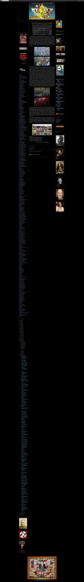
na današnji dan (21, 242)
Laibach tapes (21, 221)
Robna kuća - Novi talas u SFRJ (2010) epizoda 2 (24, 390)
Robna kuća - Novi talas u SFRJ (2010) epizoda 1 (24, 434)
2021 (21, 325)
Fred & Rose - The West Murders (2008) (24, 460)
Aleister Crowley (21, 90)
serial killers (21, 288)
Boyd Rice (20, 107)
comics (20, 114)
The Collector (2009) (24, 478)
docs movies (21, 147)
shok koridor (21, 293)
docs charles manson (22, 127)
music (20, 237)
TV (19, 307)
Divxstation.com (58, 120)
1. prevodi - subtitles (22, 76)
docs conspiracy (21, 128)
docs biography (21, 126)
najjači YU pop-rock (22, 247)
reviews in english (22, 279)
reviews (20, 278)
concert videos (21, 115)
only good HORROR (22, 259)
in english (20, 190)
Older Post (52, 149)
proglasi (20, 268)
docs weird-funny (21, 165)
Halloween (58, 105)
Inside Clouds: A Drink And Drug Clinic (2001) (24, 447)
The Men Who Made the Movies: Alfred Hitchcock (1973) (24, 364)
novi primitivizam (21, 255)
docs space (21, 161)
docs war (20, 164)
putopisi (20, 272)
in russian (20, 192)
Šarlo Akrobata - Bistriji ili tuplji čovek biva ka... (24, 408)
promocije (20, 269)
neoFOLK (20, 249)
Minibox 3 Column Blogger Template (38, 580)
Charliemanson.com (59, 119)
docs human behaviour (22, 139)
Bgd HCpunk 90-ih (22, 102)
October (22, 344)
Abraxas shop (21, 88)
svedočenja (21, 299)
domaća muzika (21, 166)
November (22, 343)
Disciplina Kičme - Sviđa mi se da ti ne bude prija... (24, 399)
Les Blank (20, 227)
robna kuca (21, 280)
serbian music (21, 286)
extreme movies (21, 173)
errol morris (21, 171)
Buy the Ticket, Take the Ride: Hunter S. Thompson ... (24, 357)
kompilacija (21, 209)
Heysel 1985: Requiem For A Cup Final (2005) (24, 497)
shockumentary (21, 292)
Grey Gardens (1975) (24, 499)
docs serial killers (21, 159)
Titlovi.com (57, 122)
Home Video (21, 185)
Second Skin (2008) (24, 439)
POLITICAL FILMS (60, 97)
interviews (20, 198)
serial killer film (21, 287)
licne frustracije (21, 228)
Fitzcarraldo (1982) (24, 458)
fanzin (20, 177)
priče (20, 267)
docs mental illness (22, 146)
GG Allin (20, 180)
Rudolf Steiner (21, 282)
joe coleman (21, 202)
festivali (20, 178)
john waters (21, 204)
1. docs (20, 75)
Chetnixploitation (60, 90)
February (22, 355)
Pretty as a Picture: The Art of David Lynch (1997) (24, 412)
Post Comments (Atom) (37, 151)
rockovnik (20, 281)
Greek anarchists (21, 183)
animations (21, 94)
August (22, 347)
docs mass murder (22, 145)
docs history (21, 138)
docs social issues (22, 160)
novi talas (20, 256)
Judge (20, 205)
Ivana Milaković (59, 93)
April (22, 352)
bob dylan (20, 103)
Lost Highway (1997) (24, 414)
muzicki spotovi (21, 240)
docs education (21, 134)
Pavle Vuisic (21, 261)
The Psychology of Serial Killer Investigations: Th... (24, 393)
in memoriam (21, 191)
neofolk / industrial (22, 250)
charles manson (21, 112)
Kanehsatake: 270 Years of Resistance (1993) (24, 502)
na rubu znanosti (21, 243)
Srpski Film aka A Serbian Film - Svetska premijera (24, 489)
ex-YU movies (21, 172)
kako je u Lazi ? (58, 131)
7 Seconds (20, 84)
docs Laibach (21, 142)
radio (20, 275)
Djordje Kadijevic (21, 122)
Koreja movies (21, 211)
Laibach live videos (22, 216)
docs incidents (21, 141)
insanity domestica (22, 196)
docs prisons (21, 152)
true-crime (20, 304)
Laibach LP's (21, 217)
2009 (21, 513)
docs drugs (21, 133)
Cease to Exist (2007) (24, 362)
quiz (19, 273)
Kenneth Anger (21, 208)
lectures (20, 224)
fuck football (21, 179)
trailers (20, 301)
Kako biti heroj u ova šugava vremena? (60, 108)
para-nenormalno (22, 260)
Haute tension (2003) (24, 463)
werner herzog (21, 310)
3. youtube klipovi (22, 81)
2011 (21, 339)
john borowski (21, 203)
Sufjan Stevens (21, 298)
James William (44, 580)
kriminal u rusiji (21, 212)
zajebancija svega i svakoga (23, 312)
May (22, 351)
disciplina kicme (21, 120)
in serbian (20, 193)
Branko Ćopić (21, 108)
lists (19, 229)
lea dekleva (21, 223)
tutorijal (20, 306)
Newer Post (31, 149)
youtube (20, 311)
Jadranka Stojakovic (22, 199)
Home (42, 149)
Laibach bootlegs (21, 215)
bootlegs (20, 106)
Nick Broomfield (21, 253)
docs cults (20, 132)
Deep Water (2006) (24, 404)
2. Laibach (20, 80)
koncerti (20, 210)
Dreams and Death (59, 88)
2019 (21, 328)
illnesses (20, 189)
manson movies (21, 230)
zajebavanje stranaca (22, 314)
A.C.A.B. (20, 87)
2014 (21, 335)
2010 (21, 340)
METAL (20, 231)
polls (20, 266)
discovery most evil (22, 121)
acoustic (20, 89)
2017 (21, 331)
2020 (21, 327)
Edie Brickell (21, 170)
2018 (21, 329)
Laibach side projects (22, 218)
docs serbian (21, 158)
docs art (20, 125)
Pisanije (58, 87)
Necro (20, 248)
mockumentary (21, 234)
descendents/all (21, 119)
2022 (21, 324)
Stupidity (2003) (23, 378)
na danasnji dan (21, 241)
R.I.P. (20, 274)
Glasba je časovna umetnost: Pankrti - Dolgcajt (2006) (24, 444)
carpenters (21, 109)
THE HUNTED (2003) (60, 91)
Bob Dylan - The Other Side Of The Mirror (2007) (24, 380)
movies (20, 235)
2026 (21, 320)
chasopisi (20, 113)
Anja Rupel (21, 95)
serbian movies (21, 285)
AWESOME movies (22, 101)
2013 (21, 336)
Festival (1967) (23, 383)
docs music (21, 148)
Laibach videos (21, 222)
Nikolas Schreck (21, 254)
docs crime (21, 131)
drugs (20, 167)
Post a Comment (32, 147)
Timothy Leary (21, 300)
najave (20, 246)
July (22, 348)
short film (20, 294)
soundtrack (21, 297)
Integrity (20, 197)
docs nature (21, 151)
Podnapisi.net (58, 121)
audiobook (20, 100)
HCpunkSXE (21, 184)
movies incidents (21, 236)
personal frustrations (22, 262)
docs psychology (21, 153)
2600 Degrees (48, 580)
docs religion (21, 154)
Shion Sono (21, 291)
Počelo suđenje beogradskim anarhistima (23, 421)
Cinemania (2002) (23, 452)
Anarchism (20, 93)
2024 (21, 321)
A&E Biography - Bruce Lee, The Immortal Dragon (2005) (24, 483)
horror (20, 186)
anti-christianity (21, 96)
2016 (21, 332)
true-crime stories (22, 305)
